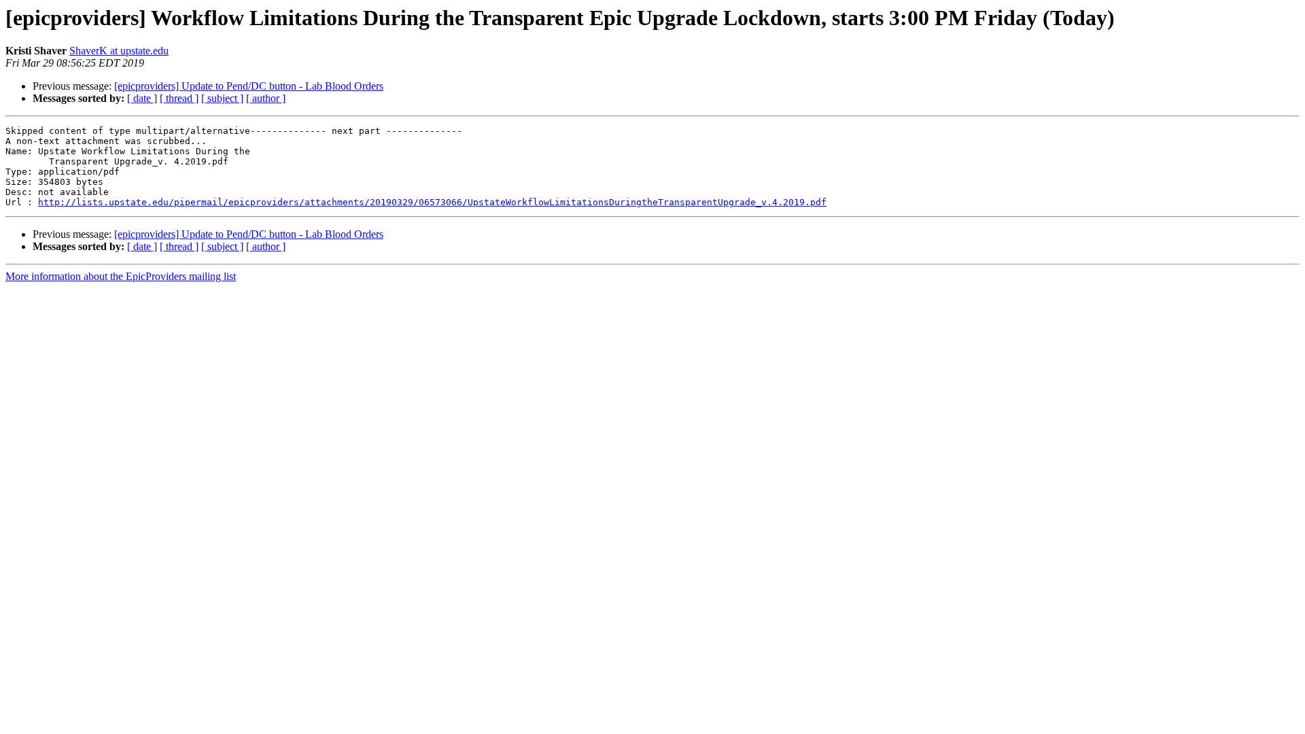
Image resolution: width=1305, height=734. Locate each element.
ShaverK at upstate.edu (119, 50)
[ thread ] (179, 98)
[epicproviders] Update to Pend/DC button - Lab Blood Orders (248, 86)
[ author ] (265, 98)
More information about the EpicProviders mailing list (120, 276)
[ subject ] (222, 98)
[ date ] (142, 98)
